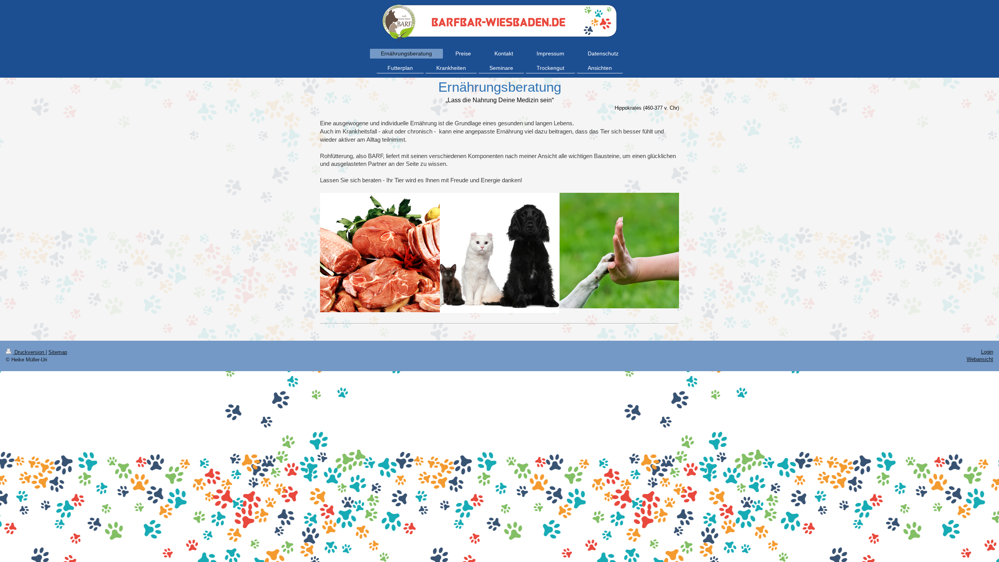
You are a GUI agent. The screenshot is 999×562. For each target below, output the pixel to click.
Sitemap (57, 352)
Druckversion (29, 352)
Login (987, 352)
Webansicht (980, 359)
